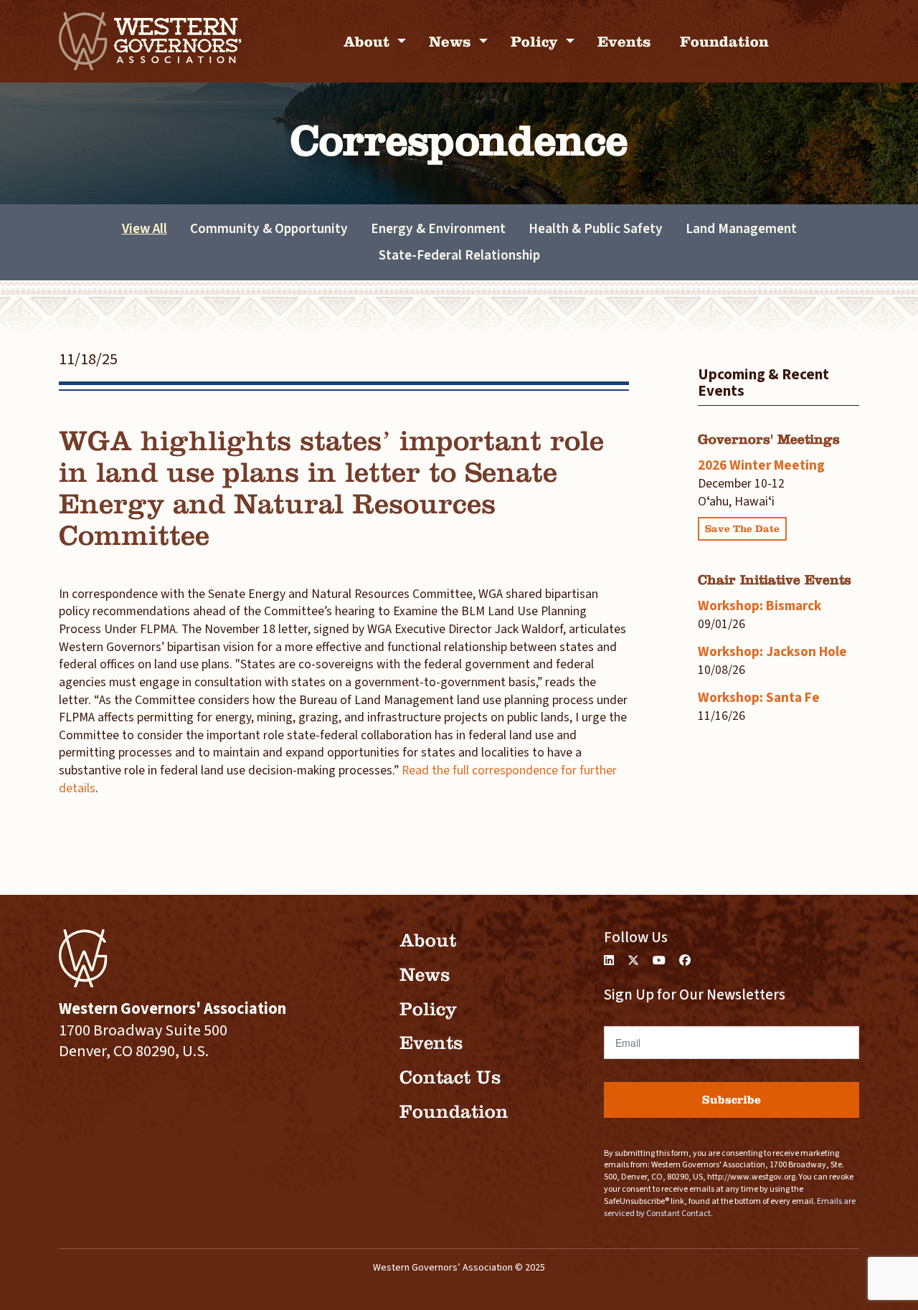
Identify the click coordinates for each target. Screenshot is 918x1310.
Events (624, 41)
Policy (536, 41)
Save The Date (742, 529)
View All (144, 229)
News (452, 41)
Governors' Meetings (769, 439)
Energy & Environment (438, 229)
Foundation (724, 41)
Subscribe (731, 1099)
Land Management (741, 229)
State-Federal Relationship (459, 255)
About (369, 41)
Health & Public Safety (596, 229)
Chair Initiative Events (774, 579)
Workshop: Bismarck (759, 606)
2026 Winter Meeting (761, 465)
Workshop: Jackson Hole (772, 652)
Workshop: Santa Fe (759, 698)
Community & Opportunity (269, 229)
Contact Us (450, 1077)
